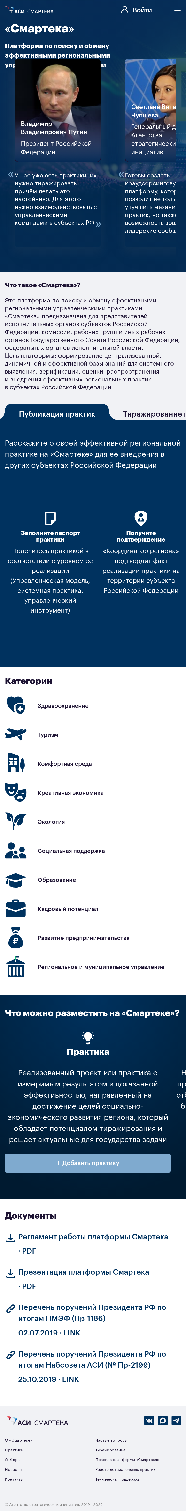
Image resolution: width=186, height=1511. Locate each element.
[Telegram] (176, 1420)
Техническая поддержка (117, 1479)
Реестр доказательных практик (125, 1469)
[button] (88, 1163)
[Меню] (177, 8)
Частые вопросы (111, 1440)
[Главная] (30, 10)
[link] (93, 706)
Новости (13, 1469)
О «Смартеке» (18, 1440)
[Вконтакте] (149, 1420)
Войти (142, 9)
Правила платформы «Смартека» (127, 1459)
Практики (14, 1449)
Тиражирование (110, 1449)
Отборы (12, 1459)
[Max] (163, 1420)
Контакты (14, 1479)
